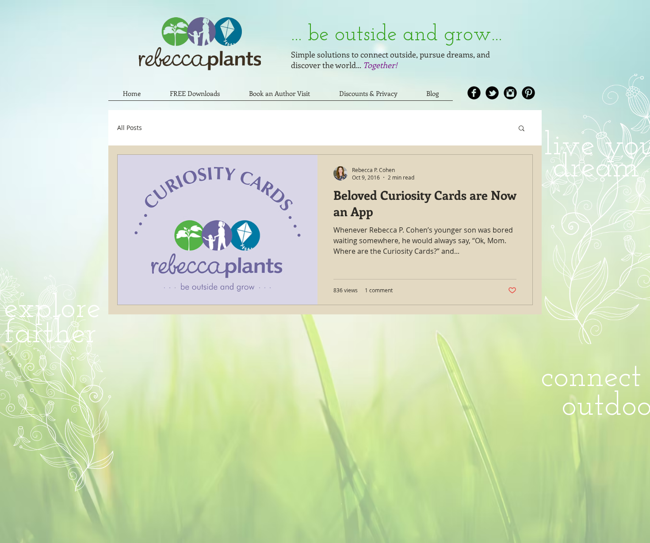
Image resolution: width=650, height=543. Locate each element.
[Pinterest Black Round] (528, 92)
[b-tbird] (492, 92)
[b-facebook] (474, 92)
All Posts (129, 128)
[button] (521, 129)
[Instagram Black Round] (510, 92)
